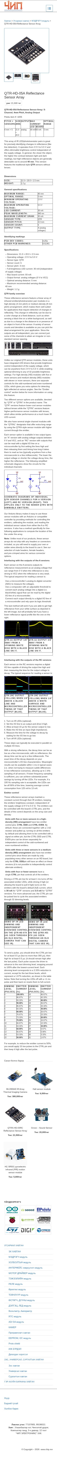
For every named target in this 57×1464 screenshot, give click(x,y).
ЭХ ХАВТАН (15, 1251)
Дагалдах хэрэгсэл (18, 1354)
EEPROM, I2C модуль (20, 1338)
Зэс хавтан (14, 1365)
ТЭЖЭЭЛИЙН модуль (20, 1278)
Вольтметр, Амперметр (20, 1311)
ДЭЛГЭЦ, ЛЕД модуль (20, 1305)
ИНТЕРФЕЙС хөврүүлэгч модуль (26, 1267)
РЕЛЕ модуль (16, 1284)
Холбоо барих (11, 1408)
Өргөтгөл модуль (17, 1289)
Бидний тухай (11, 1403)
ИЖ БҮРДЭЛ (15, 1349)
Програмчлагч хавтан (19, 1332)
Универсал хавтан (18, 1371)
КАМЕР (12, 1327)
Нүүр (6, 1398)
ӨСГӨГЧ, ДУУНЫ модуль (22, 1300)
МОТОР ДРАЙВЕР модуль (22, 1273)
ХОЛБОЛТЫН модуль (20, 1262)
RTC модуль (15, 1316)
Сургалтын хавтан (18, 1376)
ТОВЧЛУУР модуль (18, 1295)
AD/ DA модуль (16, 1322)
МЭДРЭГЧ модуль (18, 1257)
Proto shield (14, 1343)
